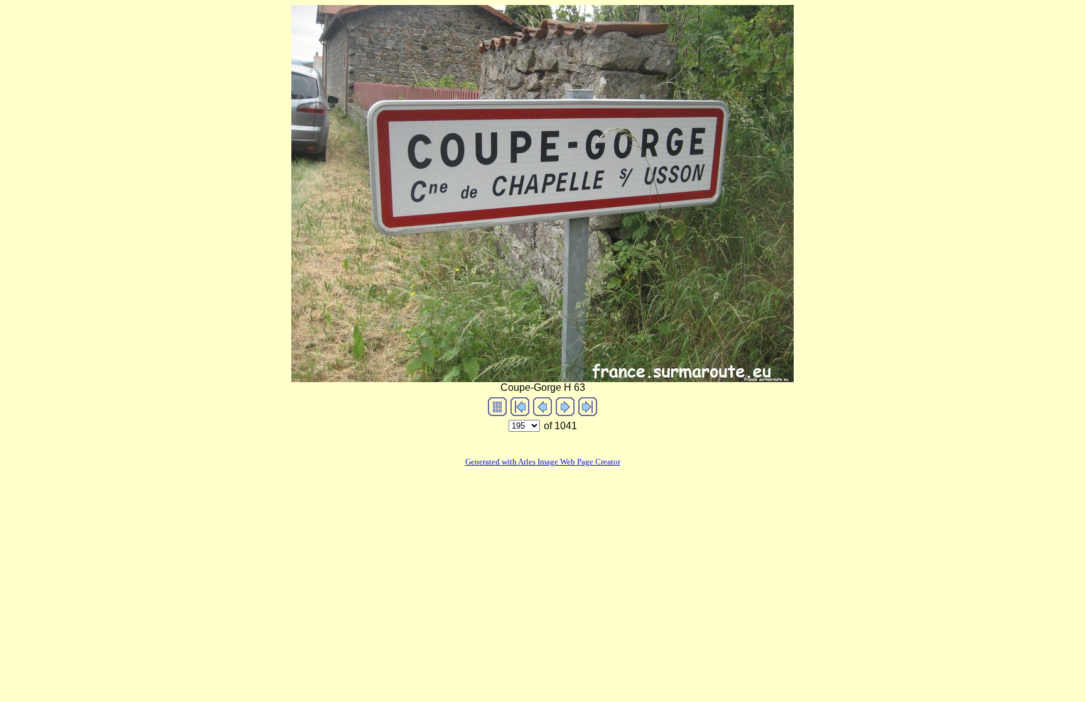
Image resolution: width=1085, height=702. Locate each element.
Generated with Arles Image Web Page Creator (542, 461)
